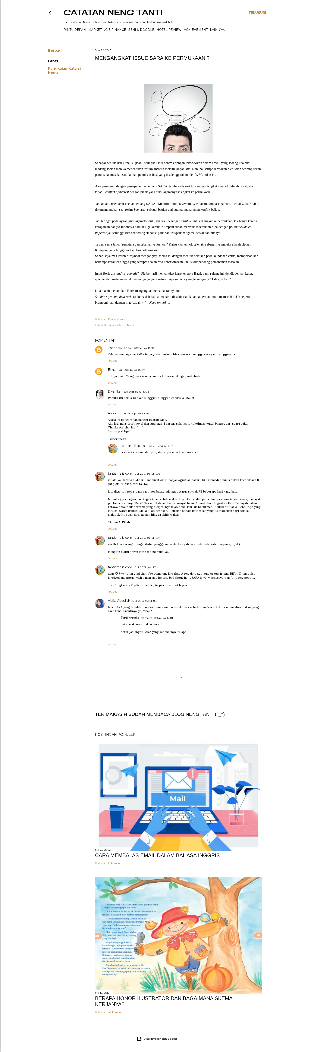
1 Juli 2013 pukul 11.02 (160, 445)
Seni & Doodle (141, 30)
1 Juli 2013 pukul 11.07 (147, 537)
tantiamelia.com (133, 446)
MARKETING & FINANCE (107, 30)
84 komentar (116, 1012)
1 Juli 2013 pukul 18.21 (145, 600)
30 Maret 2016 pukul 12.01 (157, 617)
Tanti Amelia (130, 618)
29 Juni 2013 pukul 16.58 (139, 348)
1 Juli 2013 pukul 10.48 (135, 413)
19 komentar (115, 863)
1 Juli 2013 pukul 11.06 (147, 473)
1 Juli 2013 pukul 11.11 (146, 567)
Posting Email (117, 319)
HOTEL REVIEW (169, 30)
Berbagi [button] (55, 51)
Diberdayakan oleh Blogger (160, 1038)
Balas (112, 360)
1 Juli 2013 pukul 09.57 (131, 369)
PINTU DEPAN (74, 30)
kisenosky (115, 348)
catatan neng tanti (113, 12)
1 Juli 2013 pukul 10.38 (136, 391)
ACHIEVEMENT (196, 30)
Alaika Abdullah (119, 601)
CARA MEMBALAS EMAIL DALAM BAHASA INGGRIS (157, 855)
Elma (112, 370)
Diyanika (114, 391)
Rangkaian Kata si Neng (119, 325)
